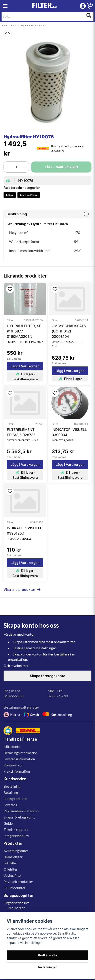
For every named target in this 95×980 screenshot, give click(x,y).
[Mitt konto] (82, 5)
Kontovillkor (13, 765)
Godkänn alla (47, 955)
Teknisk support (16, 829)
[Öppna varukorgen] (89, 6)
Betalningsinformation (21, 753)
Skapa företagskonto (47, 676)
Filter (14, 25)
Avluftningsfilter (16, 851)
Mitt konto (12, 746)
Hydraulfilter (28, 195)
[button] (47, 34)
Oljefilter (10, 869)
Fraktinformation (17, 771)
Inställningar (47, 967)
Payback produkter (18, 881)
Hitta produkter (16, 798)
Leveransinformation (19, 759)
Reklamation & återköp (21, 811)
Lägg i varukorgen (25, 366)
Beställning (12, 786)
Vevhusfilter (13, 875)
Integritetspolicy (16, 836)
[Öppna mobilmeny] (5, 6)
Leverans (10, 805)
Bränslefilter (13, 857)
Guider (9, 823)
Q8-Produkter (14, 888)
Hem (4, 25)
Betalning (11, 792)
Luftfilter (10, 863)
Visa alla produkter (19, 589)
